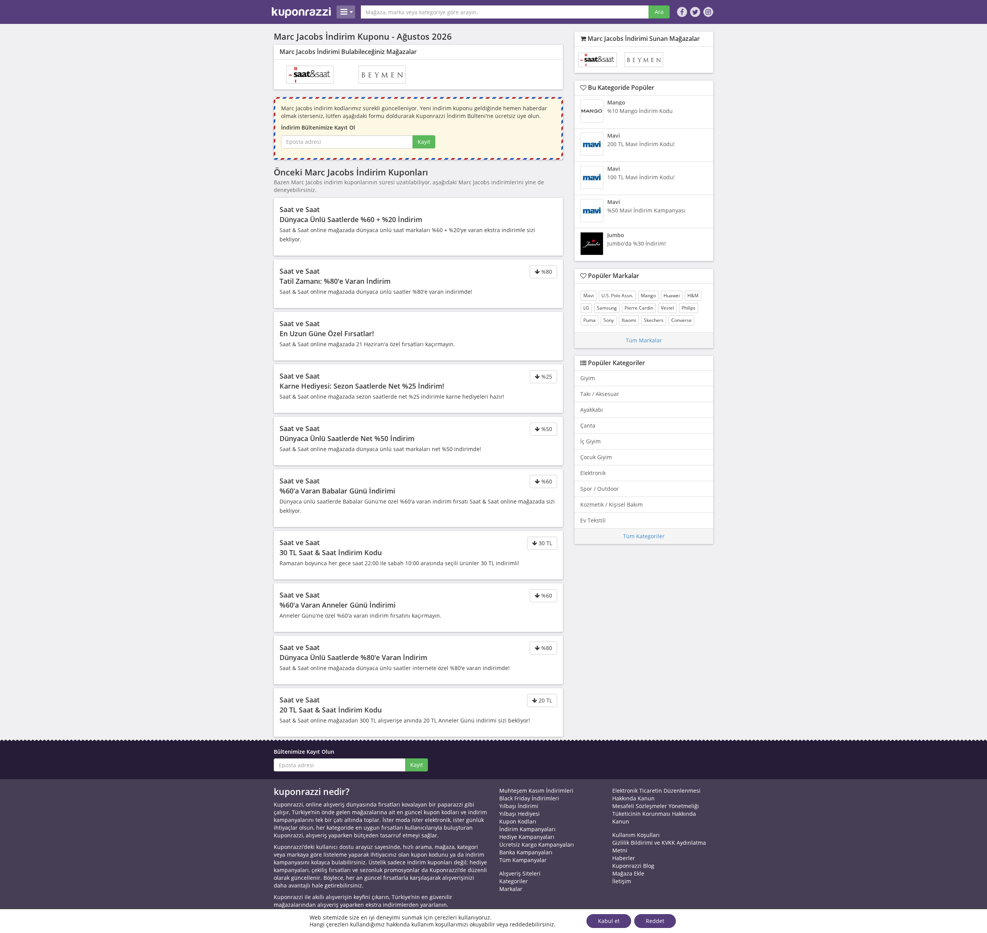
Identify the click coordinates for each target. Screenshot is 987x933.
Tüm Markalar (644, 340)
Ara (659, 11)
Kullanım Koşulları (636, 835)
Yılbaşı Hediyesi (519, 813)
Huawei (672, 295)
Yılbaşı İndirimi (518, 806)
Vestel (667, 308)
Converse (681, 320)
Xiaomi (629, 320)
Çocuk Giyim (596, 457)
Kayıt (424, 141)
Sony (608, 320)
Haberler (623, 858)
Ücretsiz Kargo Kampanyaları (536, 844)
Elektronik (593, 473)
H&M (693, 295)
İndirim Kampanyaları (527, 829)
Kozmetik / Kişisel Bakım (611, 504)
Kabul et (609, 921)
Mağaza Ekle (628, 873)
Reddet (655, 921)
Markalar (510, 889)
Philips (689, 308)
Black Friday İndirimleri (529, 798)
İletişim (621, 881)
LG (586, 308)
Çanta (587, 425)
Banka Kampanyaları (525, 852)
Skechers (654, 320)
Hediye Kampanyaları (526, 836)
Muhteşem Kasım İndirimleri (536, 790)
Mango (648, 295)
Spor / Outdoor (599, 488)
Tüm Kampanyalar (523, 860)
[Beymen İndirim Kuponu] (382, 75)
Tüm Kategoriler (644, 536)
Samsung (607, 308)
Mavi (588, 295)
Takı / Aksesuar (599, 393)
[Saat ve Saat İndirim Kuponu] (309, 75)
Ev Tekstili (593, 520)
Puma (589, 320)
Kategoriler (513, 881)
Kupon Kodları (517, 821)
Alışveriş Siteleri (520, 873)
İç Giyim (590, 441)
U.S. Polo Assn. (617, 295)
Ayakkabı (591, 409)
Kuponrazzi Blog (633, 865)
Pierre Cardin (639, 308)
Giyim (587, 378)
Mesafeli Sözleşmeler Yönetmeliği (655, 806)
